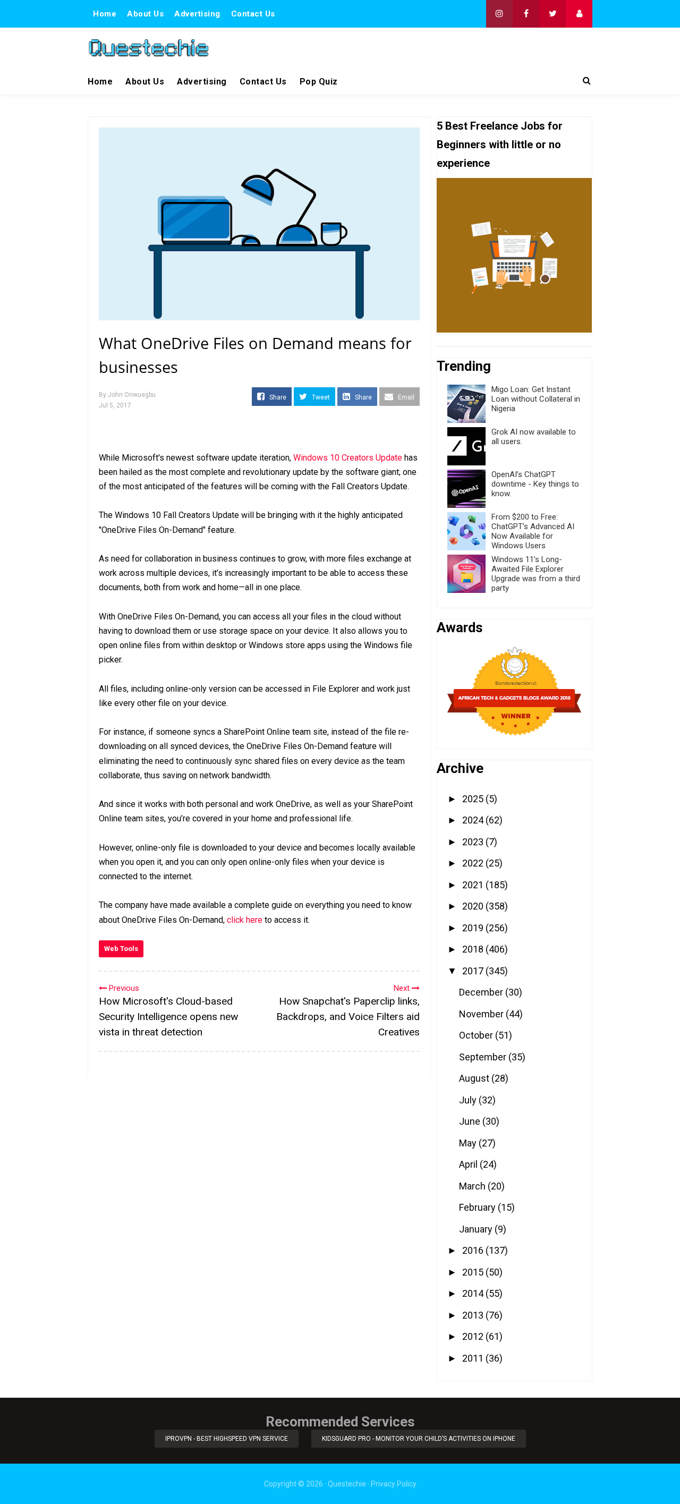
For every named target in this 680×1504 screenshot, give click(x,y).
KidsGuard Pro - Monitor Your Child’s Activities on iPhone (418, 1438)
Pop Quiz (319, 82)
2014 (474, 1293)
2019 (474, 927)
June (470, 1121)
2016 (474, 1250)
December (482, 992)
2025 (474, 798)
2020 (474, 906)
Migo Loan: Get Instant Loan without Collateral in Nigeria (535, 399)
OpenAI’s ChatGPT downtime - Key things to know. (535, 484)
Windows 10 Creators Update (347, 458)
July (469, 1100)
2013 (474, 1315)
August (475, 1078)
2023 (474, 841)
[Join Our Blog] (579, 14)
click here (244, 920)
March (473, 1186)
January (477, 1229)
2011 (474, 1358)
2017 (474, 970)
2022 (474, 863)
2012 (474, 1336)
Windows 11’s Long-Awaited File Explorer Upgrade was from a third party (535, 574)
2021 (474, 884)
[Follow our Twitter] (552, 14)
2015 (474, 1272)
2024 (474, 820)
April (469, 1164)
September (483, 1057)
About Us (145, 14)
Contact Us (253, 14)
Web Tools (121, 949)
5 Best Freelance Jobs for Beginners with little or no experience (500, 144)
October (477, 1035)
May (469, 1143)
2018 (474, 949)
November (482, 1013)
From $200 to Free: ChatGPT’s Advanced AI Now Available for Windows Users (532, 531)
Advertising (197, 14)
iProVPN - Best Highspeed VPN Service (226, 1438)
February (478, 1207)
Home (104, 14)
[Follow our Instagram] (499, 14)
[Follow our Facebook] (526, 14)
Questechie (347, 1484)
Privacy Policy (393, 1484)
